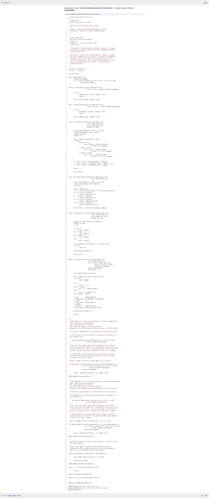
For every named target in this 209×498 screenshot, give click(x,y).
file (98, 14)
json (206, 495)
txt (202, 495)
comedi (124, 8)
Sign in (205, 2)
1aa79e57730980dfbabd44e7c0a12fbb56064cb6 (96, 8)
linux (76, 8)
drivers (118, 8)
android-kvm (68, 8)
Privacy (14, 495)
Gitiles (9, 495)
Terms (19, 495)
